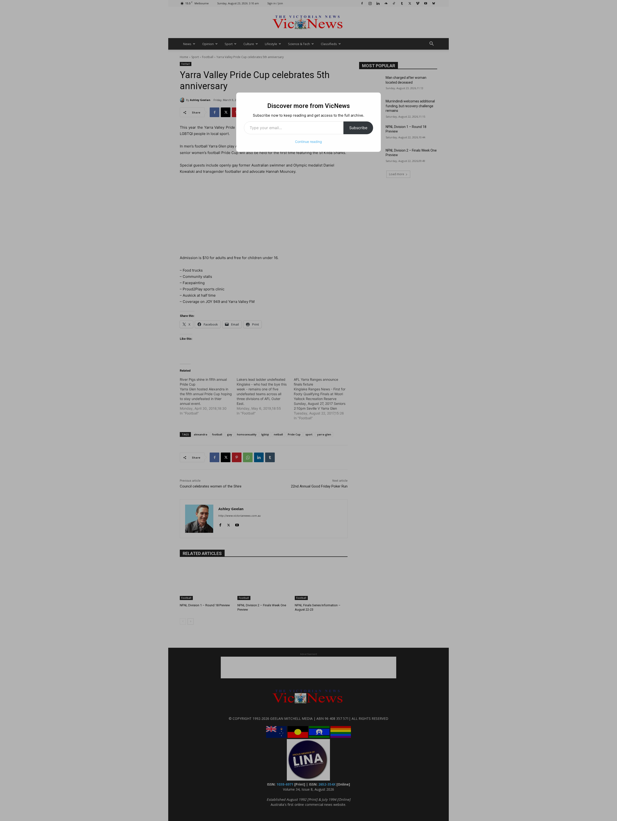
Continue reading (308, 142)
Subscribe (358, 127)
